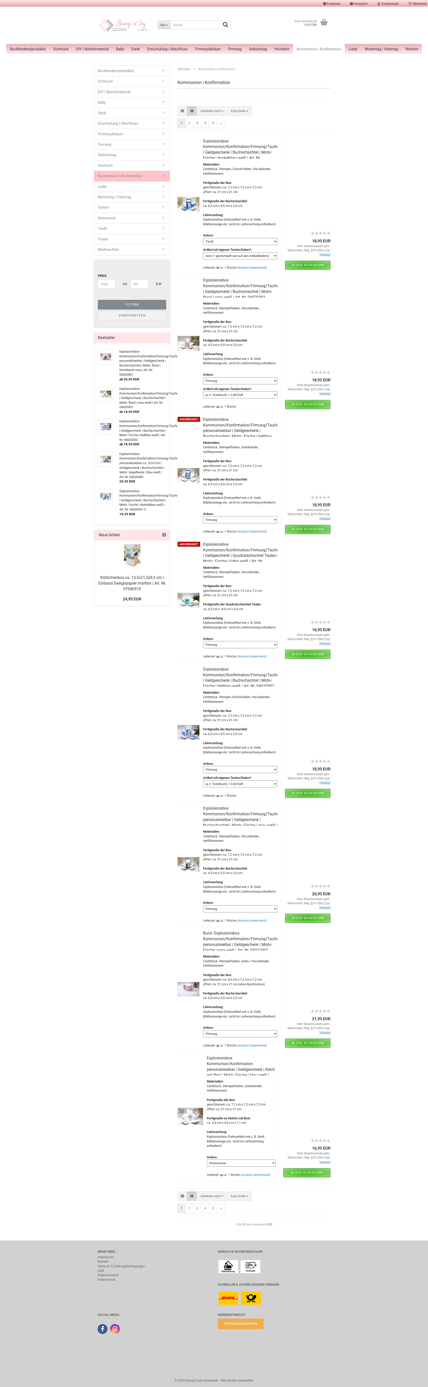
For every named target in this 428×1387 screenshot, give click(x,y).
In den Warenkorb (308, 265)
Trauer (103, 239)
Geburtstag (258, 49)
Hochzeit (281, 49)
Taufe (102, 228)
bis (125, 284)
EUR (158, 284)
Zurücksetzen (132, 315)
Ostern (103, 207)
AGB (101, 1271)
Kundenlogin (389, 3)
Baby (120, 49)
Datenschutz (106, 1279)
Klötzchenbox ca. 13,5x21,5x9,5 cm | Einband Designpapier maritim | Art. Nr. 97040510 (132, 583)
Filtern (132, 304)
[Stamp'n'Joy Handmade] (124, 25)
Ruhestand (106, 218)
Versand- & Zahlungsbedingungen (121, 1266)
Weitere (411, 49)
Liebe (352, 49)
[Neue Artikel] (164, 535)
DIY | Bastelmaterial (92, 49)
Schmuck (61, 49)
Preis (102, 276)
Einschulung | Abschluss (167, 49)
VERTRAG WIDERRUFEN (241, 1324)
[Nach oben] (13, 1379)
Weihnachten (108, 249)
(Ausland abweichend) (252, 267)
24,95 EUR (132, 599)
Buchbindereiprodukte (28, 49)
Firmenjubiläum (208, 49)
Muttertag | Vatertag (381, 49)
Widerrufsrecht (108, 1275)
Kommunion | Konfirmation (319, 49)
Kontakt (103, 1261)
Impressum (106, 1257)
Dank (136, 49)
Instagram (360, 3)
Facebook (333, 3)
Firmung (234, 49)
